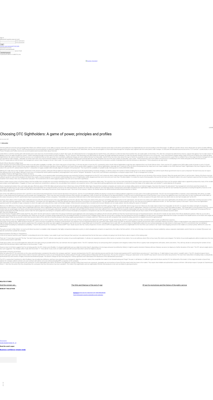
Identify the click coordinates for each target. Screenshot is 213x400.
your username (19, 41)
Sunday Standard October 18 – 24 (8, 342)
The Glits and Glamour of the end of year (87, 285)
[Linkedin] (26, 273)
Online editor (4, 143)
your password (19, 42)
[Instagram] (173, 56)
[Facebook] (171, 56)
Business (76, 293)
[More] (39, 273)
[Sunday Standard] (106, 91)
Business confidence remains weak (13, 350)
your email (18, 51)
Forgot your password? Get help (9, 46)
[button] (206, 127)
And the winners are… (8, 285)
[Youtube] (177, 56)
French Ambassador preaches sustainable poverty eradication (88, 295)
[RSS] (10, 378)
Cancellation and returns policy (206, 395)
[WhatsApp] (20, 273)
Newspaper (3, 340)
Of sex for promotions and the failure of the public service (165, 285)
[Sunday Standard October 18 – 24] (36, 316)
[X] (175, 56)
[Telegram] (32, 273)
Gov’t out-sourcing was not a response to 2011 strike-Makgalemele (89, 292)
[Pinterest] (14, 273)
